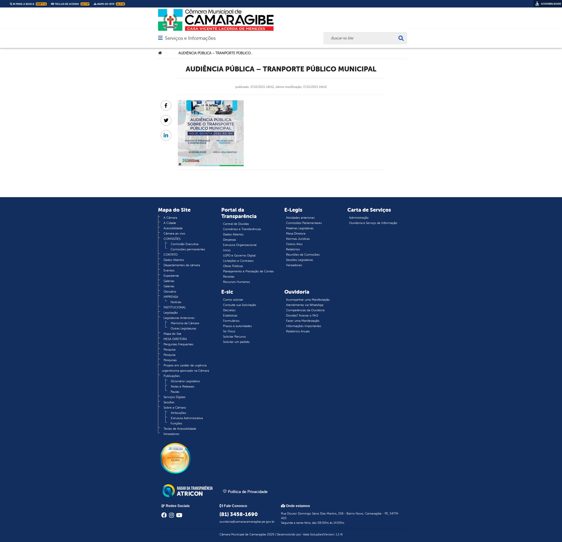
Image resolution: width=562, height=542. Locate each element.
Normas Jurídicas (298, 238)
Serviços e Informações (190, 38)
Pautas (175, 391)
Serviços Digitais (175, 397)
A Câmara (170, 217)
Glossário (170, 291)
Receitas (228, 276)
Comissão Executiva (184, 244)
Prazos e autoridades (237, 326)
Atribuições (178, 413)
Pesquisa (169, 349)
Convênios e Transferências (242, 229)
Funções (176, 423)
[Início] (160, 53)
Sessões (169, 402)
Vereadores (171, 434)
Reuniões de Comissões (303, 254)
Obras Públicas (233, 266)
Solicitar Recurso (234, 336)
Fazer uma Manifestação (302, 320)
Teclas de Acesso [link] (71, 4)
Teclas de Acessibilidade (180, 428)
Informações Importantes (303, 326)
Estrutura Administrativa (187, 418)
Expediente (171, 275)
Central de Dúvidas (236, 224)
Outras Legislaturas (183, 328)
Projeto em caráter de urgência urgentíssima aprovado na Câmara (185, 368)
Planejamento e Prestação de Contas (248, 271)
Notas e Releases (182, 386)
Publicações (172, 376)
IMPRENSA (171, 296)
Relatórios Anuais (298, 331)
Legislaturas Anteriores (179, 318)
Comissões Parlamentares (304, 223)
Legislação (171, 312)
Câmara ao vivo (174, 233)
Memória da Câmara (185, 323)
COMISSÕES (172, 238)
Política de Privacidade (247, 491)
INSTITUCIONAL (175, 307)
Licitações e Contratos (238, 260)
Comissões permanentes (188, 249)
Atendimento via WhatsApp (304, 305)
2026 (270, 534)
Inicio (227, 250)
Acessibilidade (173, 228)
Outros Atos (294, 244)
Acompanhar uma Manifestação (308, 299)
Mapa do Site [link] (110, 4)
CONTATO (171, 254)
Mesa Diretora (295, 233)
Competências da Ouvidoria (305, 310)
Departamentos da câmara (182, 265)
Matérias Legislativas (299, 228)
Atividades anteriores (300, 217)
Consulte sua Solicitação (239, 305)
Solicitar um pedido (236, 342)
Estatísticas (230, 315)
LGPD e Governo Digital (239, 255)
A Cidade (170, 223)
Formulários (231, 320)
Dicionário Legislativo (185, 381)
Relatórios (293, 249)
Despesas (229, 239)
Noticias (176, 302)
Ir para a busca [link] (29, 4)
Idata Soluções (313, 534)
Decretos (229, 310)
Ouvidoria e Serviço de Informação (373, 223)
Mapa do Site (172, 333)
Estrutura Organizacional (239, 245)
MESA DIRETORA (175, 339)
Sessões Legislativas (299, 260)
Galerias (169, 281)
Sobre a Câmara (175, 407)
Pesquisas (170, 360)
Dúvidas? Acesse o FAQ (302, 315)
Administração (359, 217)
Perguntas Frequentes (178, 344)
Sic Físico (229, 331)
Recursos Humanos (236, 282)
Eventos (169, 270)
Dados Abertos (174, 260)
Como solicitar (233, 299)
